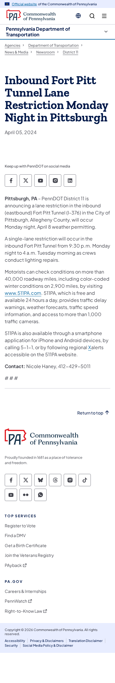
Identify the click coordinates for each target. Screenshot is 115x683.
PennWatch (16, 601)
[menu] (104, 16)
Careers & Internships (25, 591)
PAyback (13, 565)
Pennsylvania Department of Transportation (38, 31)
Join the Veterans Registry (29, 555)
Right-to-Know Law (23, 611)
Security (11, 645)
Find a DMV (15, 535)
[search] (92, 16)
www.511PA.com (23, 293)
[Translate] (78, 15)
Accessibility (15, 641)
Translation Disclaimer (86, 641)
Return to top (90, 412)
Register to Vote (20, 525)
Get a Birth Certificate (26, 545)
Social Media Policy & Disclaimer (48, 645)
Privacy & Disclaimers (47, 641)
